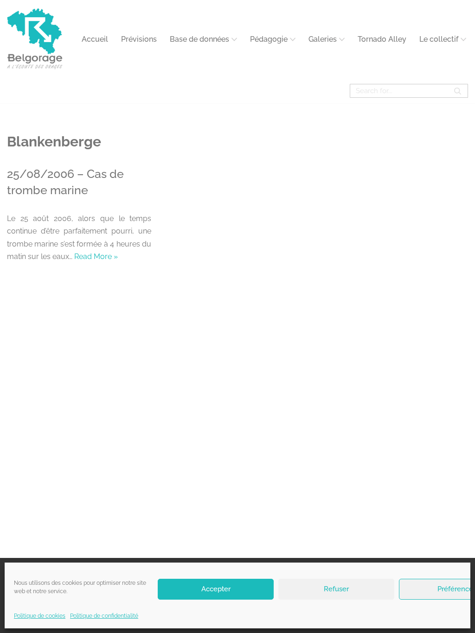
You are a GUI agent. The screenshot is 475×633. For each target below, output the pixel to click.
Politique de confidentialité (104, 616)
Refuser (336, 589)
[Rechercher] (457, 91)
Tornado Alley (382, 39)
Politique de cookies (39, 616)
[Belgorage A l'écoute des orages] (35, 39)
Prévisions (139, 39)
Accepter (216, 589)
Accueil (95, 39)
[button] (234, 39)
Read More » (96, 256)
